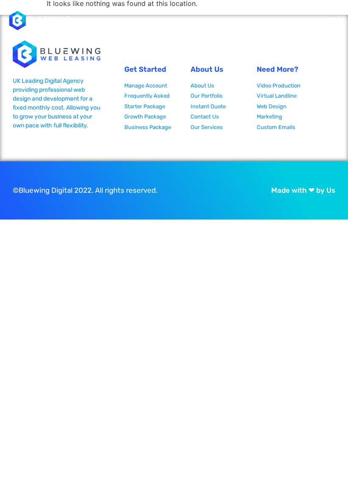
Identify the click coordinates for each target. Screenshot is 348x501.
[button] (331, 20)
